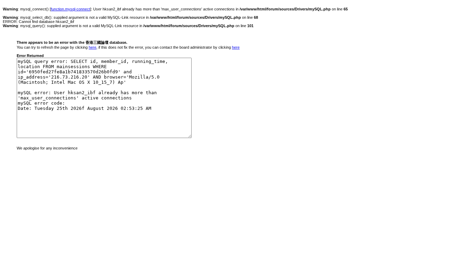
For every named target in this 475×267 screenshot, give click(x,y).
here (92, 47)
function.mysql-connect (70, 9)
